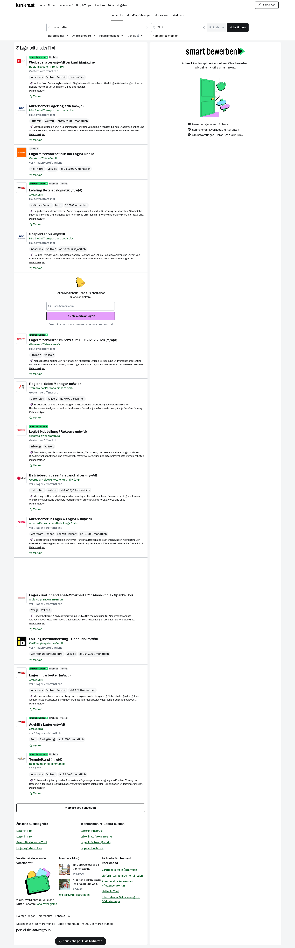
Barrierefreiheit (45, 923)
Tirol (51, 48)
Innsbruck (37, 77)
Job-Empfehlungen (139, 15)
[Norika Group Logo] (33, 931)
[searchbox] (80, 306)
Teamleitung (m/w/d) (45, 759)
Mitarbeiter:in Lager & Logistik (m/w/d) (60, 519)
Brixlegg (36, 355)
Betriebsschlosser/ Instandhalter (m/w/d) (63, 475)
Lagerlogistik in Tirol (29, 848)
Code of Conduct (68, 923)
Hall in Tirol (37, 168)
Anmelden (269, 5)
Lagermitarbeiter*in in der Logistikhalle (61, 154)
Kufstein (36, 121)
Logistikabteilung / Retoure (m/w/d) (58, 432)
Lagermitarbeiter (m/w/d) (50, 675)
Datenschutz (24, 923)
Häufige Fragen (25, 916)
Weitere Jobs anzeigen (80, 807)
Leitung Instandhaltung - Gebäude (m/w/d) (63, 639)
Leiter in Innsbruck (92, 830)
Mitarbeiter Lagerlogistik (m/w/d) (56, 106)
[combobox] (98, 27)
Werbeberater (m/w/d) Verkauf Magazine (62, 62)
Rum (33, 739)
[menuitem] (60, 36)
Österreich (37, 398)
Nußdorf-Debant (41, 205)
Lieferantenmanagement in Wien (122, 875)
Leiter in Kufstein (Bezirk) (96, 836)
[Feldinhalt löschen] (147, 27)
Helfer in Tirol (110, 891)
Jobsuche (117, 15)
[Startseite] (27, 5)
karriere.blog (69, 858)
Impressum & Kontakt (52, 916)
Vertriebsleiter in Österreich (119, 869)
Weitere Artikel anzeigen (74, 894)
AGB (70, 916)
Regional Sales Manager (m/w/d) (55, 384)
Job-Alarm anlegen (82, 316)
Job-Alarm (161, 15)
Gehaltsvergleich (46, 904)
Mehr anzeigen (37, 90)
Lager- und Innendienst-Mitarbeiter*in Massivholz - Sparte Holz (81, 595)
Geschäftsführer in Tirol (31, 842)
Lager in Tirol (24, 836)
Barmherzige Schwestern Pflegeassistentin (118, 883)
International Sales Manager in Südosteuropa (121, 899)
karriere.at (110, 863)
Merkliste (178, 15)
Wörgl (34, 610)
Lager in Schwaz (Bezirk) (95, 842)
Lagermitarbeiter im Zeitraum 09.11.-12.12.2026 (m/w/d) (73, 340)
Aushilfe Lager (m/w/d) (47, 724)
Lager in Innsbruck (92, 848)
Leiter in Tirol (24, 830)
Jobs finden (238, 27)
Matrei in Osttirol (42, 653)
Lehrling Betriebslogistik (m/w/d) (55, 190)
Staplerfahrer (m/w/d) (47, 234)
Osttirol (58, 653)
